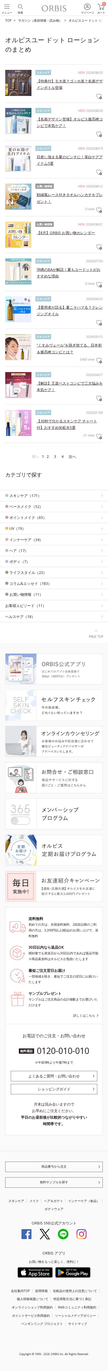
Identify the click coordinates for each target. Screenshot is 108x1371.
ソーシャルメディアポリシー (75, 1315)
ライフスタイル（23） (28, 572)
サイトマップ (77, 1323)
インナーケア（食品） (84, 1201)
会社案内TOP (20, 1291)
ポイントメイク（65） (28, 517)
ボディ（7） (19, 561)
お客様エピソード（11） (25, 605)
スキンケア (16, 1201)
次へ (72, 456)
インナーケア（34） (26, 539)
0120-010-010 (63, 1050)
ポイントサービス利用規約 (31, 1315)
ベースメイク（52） (26, 506)
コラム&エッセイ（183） (30, 583)
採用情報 (41, 1291)
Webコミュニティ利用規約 (77, 1307)
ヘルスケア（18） (20, 616)
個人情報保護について (32, 1299)
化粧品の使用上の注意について (75, 1291)
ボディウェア (54, 1209)
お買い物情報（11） (26, 594)
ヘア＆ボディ (53, 1201)
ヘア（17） (18, 550)
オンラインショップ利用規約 (32, 1307)
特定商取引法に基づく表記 (72, 1299)
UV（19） (17, 528)
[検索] (20, 6)
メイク (34, 1201)
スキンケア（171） (25, 495)
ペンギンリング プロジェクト (42, 1323)
